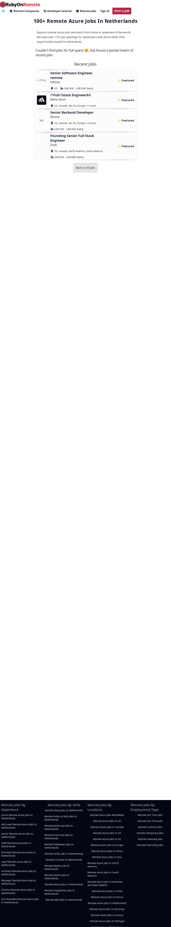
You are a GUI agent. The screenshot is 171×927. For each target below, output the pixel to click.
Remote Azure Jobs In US (107, 821)
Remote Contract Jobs (150, 827)
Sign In (105, 11)
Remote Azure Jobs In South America (103, 874)
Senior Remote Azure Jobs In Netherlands (17, 835)
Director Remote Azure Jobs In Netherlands (18, 891)
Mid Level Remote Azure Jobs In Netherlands (19, 826)
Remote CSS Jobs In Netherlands (64, 859)
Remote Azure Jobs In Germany (107, 909)
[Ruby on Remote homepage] (20, 4)
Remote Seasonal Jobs (150, 839)
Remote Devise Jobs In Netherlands (56, 876)
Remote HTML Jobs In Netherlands (64, 853)
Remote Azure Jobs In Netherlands (107, 903)
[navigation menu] (3, 11)
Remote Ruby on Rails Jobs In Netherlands (60, 818)
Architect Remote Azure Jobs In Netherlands (18, 872)
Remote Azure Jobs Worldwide (107, 815)
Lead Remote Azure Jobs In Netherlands (16, 863)
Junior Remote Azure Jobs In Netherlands (17, 816)
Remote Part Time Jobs (150, 821)
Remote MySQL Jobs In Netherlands (57, 867)
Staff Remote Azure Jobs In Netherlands (16, 844)
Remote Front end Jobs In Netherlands (58, 836)
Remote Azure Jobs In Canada (107, 827)
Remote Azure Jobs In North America (103, 864)
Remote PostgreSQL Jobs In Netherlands (59, 892)
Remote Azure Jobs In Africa (107, 851)
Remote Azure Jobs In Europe (107, 845)
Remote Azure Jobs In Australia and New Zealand (105, 883)
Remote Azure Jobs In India (107, 891)
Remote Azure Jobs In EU (107, 839)
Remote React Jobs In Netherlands (64, 884)
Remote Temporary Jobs (150, 833)
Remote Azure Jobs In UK (107, 833)
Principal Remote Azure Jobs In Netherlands (18, 854)
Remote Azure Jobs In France (107, 897)
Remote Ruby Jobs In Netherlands (64, 810)
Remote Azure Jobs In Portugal (107, 921)
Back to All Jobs (85, 168)
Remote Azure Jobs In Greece (107, 915)
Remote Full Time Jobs (150, 815)
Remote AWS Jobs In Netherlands (63, 899)
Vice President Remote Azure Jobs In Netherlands (20, 900)
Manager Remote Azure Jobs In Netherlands (18, 882)
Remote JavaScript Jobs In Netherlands (58, 827)
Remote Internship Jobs (150, 845)
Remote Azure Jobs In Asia (107, 857)
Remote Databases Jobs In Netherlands (59, 846)
